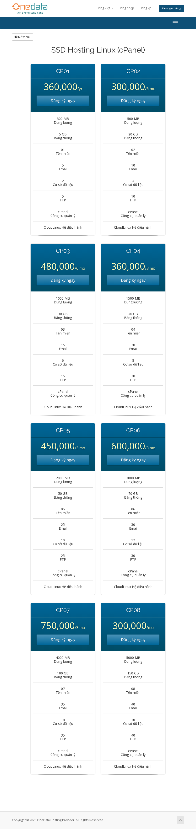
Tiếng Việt (103, 8)
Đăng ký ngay (63, 100)
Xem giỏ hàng (171, 8)
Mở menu (24, 37)
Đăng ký (145, 8)
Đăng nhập (126, 8)
